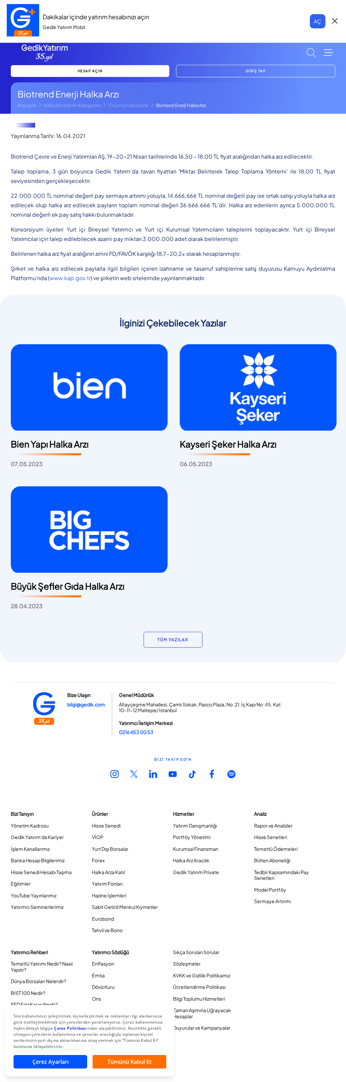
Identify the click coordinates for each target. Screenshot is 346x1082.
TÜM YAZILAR (173, 639)
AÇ (317, 21)
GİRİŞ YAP (256, 71)
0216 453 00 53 (136, 732)
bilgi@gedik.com (86, 704)
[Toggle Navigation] (328, 52)
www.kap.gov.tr (70, 277)
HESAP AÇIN (90, 71)
